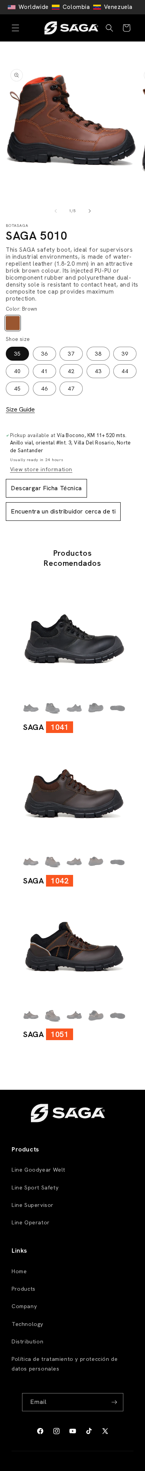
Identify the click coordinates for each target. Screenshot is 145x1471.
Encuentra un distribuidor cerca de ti (63, 511)
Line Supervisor (33, 1204)
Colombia (76, 7)
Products (24, 1288)
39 (124, 353)
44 (124, 371)
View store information (41, 469)
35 (17, 353)
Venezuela (118, 7)
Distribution (27, 1341)
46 (44, 388)
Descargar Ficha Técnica (46, 488)
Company (24, 1306)
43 (98, 371)
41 (44, 371)
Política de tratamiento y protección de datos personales (65, 1363)
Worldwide (33, 7)
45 (17, 388)
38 (98, 353)
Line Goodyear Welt (38, 1169)
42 (71, 371)
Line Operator (31, 1222)
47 (71, 388)
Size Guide (20, 409)
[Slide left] (55, 211)
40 (17, 371)
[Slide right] (89, 211)
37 (71, 353)
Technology (27, 1324)
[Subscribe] (114, 1402)
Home (19, 1271)
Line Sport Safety (35, 1187)
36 (44, 353)
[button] (15, 27)
